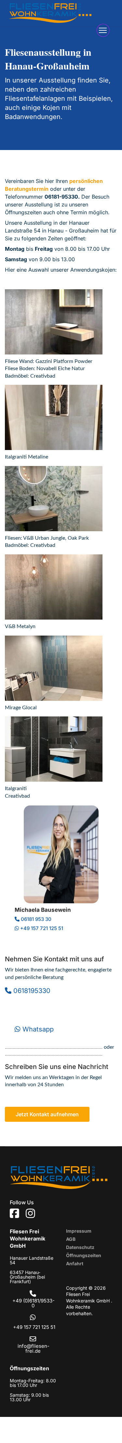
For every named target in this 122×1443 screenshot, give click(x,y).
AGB (70, 1239)
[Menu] (103, 30)
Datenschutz (80, 1247)
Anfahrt (74, 1263)
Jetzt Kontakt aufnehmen (47, 1114)
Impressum (78, 1231)
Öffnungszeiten (83, 1255)
